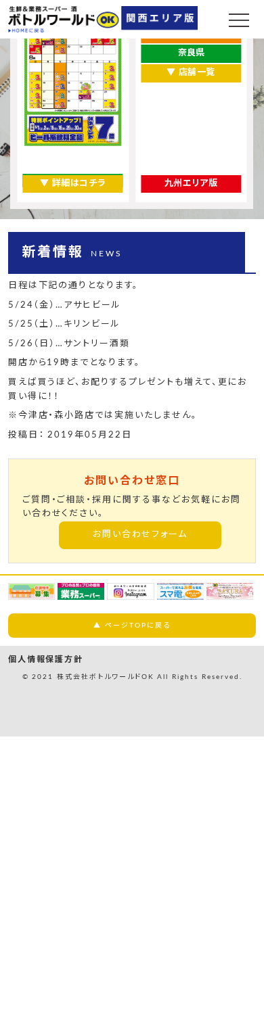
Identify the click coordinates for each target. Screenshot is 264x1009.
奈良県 (191, 53)
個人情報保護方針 (46, 659)
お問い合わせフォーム (140, 534)
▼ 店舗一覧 (191, 72)
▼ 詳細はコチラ (73, 183)
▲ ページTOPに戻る (131, 625)
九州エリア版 (191, 183)
